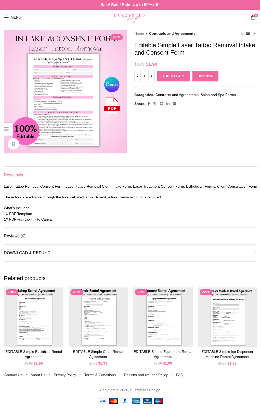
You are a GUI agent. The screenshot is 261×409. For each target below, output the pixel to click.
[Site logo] (130, 17)
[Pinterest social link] (161, 103)
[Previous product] (242, 33)
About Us (38, 375)
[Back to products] (248, 33)
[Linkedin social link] (168, 103)
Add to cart (173, 76)
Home (139, 33)
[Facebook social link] (149, 103)
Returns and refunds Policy (146, 375)
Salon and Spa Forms (218, 95)
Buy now (205, 76)
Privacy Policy (65, 375)
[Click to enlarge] (13, 144)
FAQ (179, 375)
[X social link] (155, 103)
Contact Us (13, 375)
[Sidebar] (6, 129)
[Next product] (254, 33)
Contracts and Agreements (172, 33)
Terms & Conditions (100, 375)
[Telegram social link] (174, 103)
